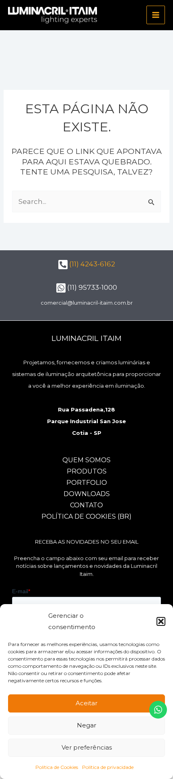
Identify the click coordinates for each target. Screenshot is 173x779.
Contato (86, 505)
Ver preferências (87, 747)
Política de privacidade (108, 767)
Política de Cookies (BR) (86, 516)
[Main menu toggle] (155, 15)
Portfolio (86, 482)
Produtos (87, 471)
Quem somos (86, 460)
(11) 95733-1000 (91, 287)
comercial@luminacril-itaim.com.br (87, 302)
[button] (161, 621)
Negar (86, 725)
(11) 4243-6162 (91, 264)
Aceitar (86, 703)
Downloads (87, 494)
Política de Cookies (56, 767)
